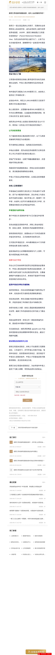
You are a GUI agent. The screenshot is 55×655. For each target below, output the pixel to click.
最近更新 (13, 482)
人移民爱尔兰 (15, 536)
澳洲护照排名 (27, 536)
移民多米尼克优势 (16, 542)
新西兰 (11, 26)
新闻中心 (20, 7)
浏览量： (25, 20)
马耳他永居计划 (15, 548)
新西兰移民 (24, 116)
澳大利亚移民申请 (40, 548)
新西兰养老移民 (18, 17)
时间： (10, 20)
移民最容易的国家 (40, 542)
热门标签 (13, 531)
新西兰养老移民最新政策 (28, 17)
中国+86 (17, 387)
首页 (11, 7)
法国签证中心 (27, 542)
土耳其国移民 (27, 548)
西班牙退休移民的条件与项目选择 (27, 427)
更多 (43, 437)
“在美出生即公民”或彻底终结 (40, 554)
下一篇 (13, 427)
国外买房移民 (39, 536)
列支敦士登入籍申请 (28, 554)
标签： (12, 17)
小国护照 (13, 554)
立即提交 (27, 400)
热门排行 (13, 437)
